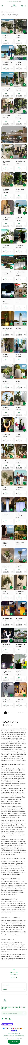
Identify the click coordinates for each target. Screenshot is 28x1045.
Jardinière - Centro (7, 272)
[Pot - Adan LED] (20, 608)
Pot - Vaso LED (6, 699)
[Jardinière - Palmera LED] (20, 504)
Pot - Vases (18, 354)
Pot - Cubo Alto (6, 89)
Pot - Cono (18, 89)
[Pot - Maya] (20, 398)
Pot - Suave (5, 354)
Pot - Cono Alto (6, 115)
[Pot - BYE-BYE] (20, 478)
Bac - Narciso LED (7, 328)
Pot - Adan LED (19, 618)
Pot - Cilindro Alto (7, 62)
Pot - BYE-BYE (19, 487)
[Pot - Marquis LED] (7, 608)
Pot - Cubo (18, 62)
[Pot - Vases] (20, 345)
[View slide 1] (11, 977)
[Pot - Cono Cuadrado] (20, 106)
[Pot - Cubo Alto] (7, 79)
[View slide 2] (13, 977)
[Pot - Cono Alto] (7, 106)
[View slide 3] (15, 977)
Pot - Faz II (5, 487)
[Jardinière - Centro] (7, 262)
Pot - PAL (18, 434)
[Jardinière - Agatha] (7, 555)
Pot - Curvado (19, 245)
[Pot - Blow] (20, 371)
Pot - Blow (18, 381)
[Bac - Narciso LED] (7, 318)
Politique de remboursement (9, 1035)
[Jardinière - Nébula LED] (20, 262)
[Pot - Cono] (20, 79)
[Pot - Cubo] (20, 52)
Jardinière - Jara (20, 542)
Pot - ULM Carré (7, 217)
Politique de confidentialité (19, 1035)
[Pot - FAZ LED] (20, 689)
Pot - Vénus (18, 461)
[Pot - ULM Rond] (20, 179)
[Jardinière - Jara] (20, 532)
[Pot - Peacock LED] (7, 635)
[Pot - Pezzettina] (20, 582)
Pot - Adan (18, 300)
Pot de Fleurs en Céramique (16, 956)
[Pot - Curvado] (20, 235)
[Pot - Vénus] (20, 451)
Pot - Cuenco (6, 35)
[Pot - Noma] (7, 398)
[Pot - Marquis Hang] (20, 635)
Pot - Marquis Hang (20, 644)
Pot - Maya (18, 407)
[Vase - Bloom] (20, 555)
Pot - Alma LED (6, 514)
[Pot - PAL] (20, 424)
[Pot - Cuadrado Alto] (7, 151)
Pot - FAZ (5, 591)
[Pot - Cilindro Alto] (7, 52)
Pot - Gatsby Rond (20, 161)
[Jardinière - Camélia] (7, 532)
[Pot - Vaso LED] (7, 689)
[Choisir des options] (11, 31)
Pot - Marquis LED (7, 618)
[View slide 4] (16, 977)
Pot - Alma (18, 328)
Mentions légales (19, 1038)
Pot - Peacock (6, 434)
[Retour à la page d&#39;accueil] (2, 11)
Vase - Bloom (19, 565)
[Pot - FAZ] (7, 582)
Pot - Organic (6, 245)
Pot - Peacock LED (7, 644)
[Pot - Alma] (20, 318)
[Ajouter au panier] (24, 509)
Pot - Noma (5, 407)
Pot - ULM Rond (20, 189)
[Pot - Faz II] (7, 478)
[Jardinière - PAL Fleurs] (20, 661)
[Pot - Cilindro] (20, 26)
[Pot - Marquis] (7, 451)
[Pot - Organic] (7, 235)
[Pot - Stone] (7, 371)
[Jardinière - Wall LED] (7, 290)
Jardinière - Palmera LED (19, 514)
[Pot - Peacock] (7, 424)
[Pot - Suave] (7, 345)
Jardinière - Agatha (7, 565)
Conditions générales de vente (11, 1038)
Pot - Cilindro (19, 35)
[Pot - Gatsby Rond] (20, 151)
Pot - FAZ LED (19, 699)
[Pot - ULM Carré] (7, 207)
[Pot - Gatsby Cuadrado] (7, 179)
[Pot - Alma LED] (7, 504)
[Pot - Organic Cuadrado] (20, 207)
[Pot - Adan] (20, 290)
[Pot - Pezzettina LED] (7, 661)
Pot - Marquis (6, 461)
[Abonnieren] (24, 1013)
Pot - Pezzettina (19, 591)
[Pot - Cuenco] (7, 26)
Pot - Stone (5, 381)
